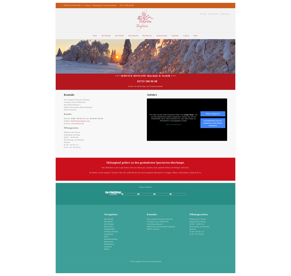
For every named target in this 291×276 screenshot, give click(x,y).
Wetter (106, 249)
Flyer (106, 237)
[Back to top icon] (280, 271)
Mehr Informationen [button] (173, 124)
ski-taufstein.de (77, 123)
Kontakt (203, 14)
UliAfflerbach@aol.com (80, 121)
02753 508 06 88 (127, 5)
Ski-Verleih (108, 219)
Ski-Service (109, 226)
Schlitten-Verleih (111, 232)
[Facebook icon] (229, 5)
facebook (108, 247)
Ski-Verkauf (109, 224)
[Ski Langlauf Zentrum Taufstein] (145, 20)
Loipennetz (108, 234)
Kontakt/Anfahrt (111, 239)
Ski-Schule (108, 221)
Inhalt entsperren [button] (213, 114)
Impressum (225, 14)
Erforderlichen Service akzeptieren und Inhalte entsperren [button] (212, 123)
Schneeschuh (109, 229)
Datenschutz (214, 14)
